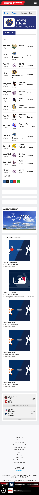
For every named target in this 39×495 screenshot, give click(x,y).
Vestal (21, 45)
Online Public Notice (19, 460)
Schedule (9, 32)
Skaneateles (17, 75)
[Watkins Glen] (14, 162)
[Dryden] (14, 93)
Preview (30, 47)
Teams (14, 13)
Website (32, 27)
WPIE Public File (19, 462)
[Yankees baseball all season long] (19, 484)
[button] (35, 2)
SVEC (21, 98)
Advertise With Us (20, 447)
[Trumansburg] (14, 53)
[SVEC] (14, 99)
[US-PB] (14, 65)
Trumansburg (17, 57)
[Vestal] (14, 46)
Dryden (22, 92)
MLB (19, 419)
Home (6, 13)
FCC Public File (19, 450)
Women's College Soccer (19, 406)
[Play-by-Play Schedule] (19, 250)
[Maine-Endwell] (14, 146)
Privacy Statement (19, 445)
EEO (19, 452)
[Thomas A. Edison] (14, 125)
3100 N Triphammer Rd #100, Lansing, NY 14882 (24, 476)
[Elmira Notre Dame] (14, 106)
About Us (19, 457)
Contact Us (19, 437)
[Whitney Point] (14, 83)
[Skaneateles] (14, 72)
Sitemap (19, 455)
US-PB (21, 64)
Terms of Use (19, 442)
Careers (19, 440)
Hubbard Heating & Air (23, 227)
